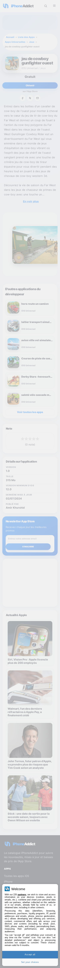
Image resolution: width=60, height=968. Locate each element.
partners (22, 894)
